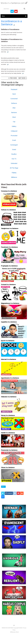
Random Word (15, 632)
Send (14, 94)
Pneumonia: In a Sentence (9, 450)
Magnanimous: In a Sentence (10, 303)
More (3, 486)
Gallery (14, 126)
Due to (14, 159)
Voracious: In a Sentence (9, 191)
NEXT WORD (22, 78)
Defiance (14, 103)
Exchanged (14, 145)
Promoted (14, 135)
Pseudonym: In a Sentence (9, 247)
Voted (14, 149)
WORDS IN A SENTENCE (7, 627)
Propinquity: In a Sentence (9, 266)
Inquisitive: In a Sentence (9, 322)
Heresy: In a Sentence (8, 415)
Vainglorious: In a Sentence (9, 228)
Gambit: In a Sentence (8, 433)
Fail (14, 122)
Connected (14, 99)
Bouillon (14, 154)
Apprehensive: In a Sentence (10, 378)
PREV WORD (13, 78)
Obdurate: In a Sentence (8, 397)
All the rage (14, 168)
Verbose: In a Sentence (8, 210)
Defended (14, 163)
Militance (14, 177)
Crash (14, 140)
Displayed (14, 89)
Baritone (14, 112)
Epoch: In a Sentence (7, 340)
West (14, 117)
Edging (14, 172)
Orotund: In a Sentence (8, 284)
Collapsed (14, 131)
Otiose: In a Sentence (8, 467)
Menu (3, 16)
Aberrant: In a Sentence (8, 359)
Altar (14, 108)
